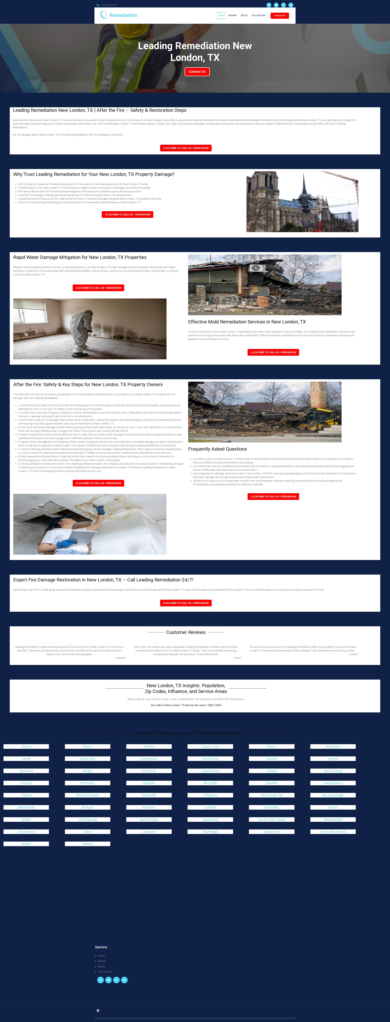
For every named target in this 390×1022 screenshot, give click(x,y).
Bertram (149, 807)
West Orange (333, 771)
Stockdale (271, 807)
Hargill (333, 759)
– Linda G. (352, 654)
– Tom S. (237, 657)
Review (233, 15)
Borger (26, 844)
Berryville (210, 783)
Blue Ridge (210, 832)
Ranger (87, 771)
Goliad (271, 771)
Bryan (271, 746)
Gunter (271, 759)
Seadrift (271, 783)
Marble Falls (26, 807)
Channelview (210, 771)
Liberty (26, 795)
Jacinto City (272, 832)
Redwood (26, 771)
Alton (87, 832)
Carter (26, 759)
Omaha (149, 746)
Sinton (26, 819)
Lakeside (149, 832)
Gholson (149, 783)
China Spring (87, 819)
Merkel (87, 844)
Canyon (26, 783)
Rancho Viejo (149, 819)
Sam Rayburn (333, 783)
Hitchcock (149, 771)
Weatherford (333, 819)
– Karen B (119, 657)
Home (221, 15)
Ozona (26, 746)
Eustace (87, 807)
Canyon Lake (210, 746)
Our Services (259, 15)
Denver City (210, 759)
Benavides (333, 746)
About (244, 15)
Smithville (149, 795)
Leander (210, 807)
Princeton (88, 783)
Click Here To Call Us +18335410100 (186, 148)
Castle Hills (87, 759)
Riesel (87, 746)
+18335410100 (108, 5)
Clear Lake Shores (333, 832)
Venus (333, 807)
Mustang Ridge (333, 795)
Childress (210, 795)
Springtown (149, 759)
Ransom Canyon (87, 795)
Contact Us (279, 15)
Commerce (210, 819)
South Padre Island (271, 819)
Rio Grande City (272, 795)
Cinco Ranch (26, 832)
